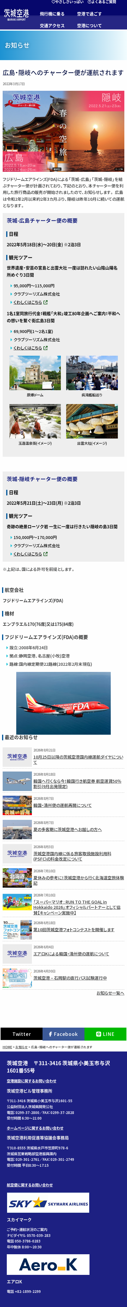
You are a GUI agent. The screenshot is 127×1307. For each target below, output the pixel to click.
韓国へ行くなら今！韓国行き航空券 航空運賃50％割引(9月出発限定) (77, 783)
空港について (89, 26)
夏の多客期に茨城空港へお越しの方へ (67, 829)
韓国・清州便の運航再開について (62, 805)
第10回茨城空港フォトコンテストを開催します (74, 929)
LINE (109, 1033)
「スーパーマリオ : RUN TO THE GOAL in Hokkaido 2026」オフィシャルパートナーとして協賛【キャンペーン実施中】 (77, 907)
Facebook (66, 1033)
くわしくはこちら (28, 302)
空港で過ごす (89, 14)
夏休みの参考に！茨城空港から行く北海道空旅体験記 (78, 880)
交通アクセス (52, 26)
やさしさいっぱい (69, 2)
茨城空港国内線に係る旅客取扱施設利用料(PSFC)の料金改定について (72, 856)
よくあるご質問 (103, 2)
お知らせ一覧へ (110, 993)
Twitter (21, 1033)
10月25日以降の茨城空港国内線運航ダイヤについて (78, 759)
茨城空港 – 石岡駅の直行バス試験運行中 (70, 977)
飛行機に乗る (52, 14)
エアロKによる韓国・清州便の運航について (71, 953)
